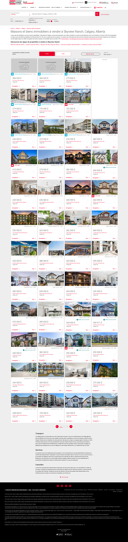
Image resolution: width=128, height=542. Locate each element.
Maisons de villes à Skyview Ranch (50, 44)
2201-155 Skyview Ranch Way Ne (19, 202)
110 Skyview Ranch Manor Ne (72, 324)
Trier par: (106, 52)
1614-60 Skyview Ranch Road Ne (46, 263)
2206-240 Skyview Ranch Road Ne (100, 293)
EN (105, 7)
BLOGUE (85, 489)
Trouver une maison (8, 494)
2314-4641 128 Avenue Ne (18, 384)
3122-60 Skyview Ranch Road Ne (46, 354)
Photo (47, 53)
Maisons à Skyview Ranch (17, 44)
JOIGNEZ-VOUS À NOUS (70, 7)
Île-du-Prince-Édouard (82, 494)
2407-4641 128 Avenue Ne (44, 171)
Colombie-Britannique (27, 494)
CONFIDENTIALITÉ (119, 489)
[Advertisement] (105, 84)
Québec (17, 494)
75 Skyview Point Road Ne (71, 415)
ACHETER (23, 7)
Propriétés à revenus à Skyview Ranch (91, 44)
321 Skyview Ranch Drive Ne (99, 172)
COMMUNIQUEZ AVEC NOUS (69, 489)
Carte (63, 53)
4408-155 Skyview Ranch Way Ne (19, 293)
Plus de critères (105, 14)
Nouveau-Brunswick (47, 494)
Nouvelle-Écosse (74, 494)
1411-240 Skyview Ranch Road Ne (46, 202)
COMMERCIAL (100, 489)
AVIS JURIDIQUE (112, 489)
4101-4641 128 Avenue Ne (98, 263)
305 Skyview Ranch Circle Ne (45, 141)
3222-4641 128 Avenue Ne (18, 111)
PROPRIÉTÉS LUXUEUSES (92, 489)
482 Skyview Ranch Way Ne (99, 202)
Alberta (21, 494)
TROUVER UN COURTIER (44, 7)
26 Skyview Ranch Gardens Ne (45, 232)
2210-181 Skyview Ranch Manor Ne (73, 384)
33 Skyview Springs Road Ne (72, 111)
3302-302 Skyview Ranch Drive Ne (20, 263)
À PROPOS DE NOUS (85, 7)
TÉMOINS (114, 491)
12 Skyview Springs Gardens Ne (19, 324)
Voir (33, 86)
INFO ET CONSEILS (55, 7)
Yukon (88, 494)
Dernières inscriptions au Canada (29, 504)
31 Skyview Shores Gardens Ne (72, 202)
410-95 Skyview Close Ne (71, 293)
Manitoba (34, 494)
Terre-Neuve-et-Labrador (55, 494)
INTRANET (106, 489)
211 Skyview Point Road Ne (18, 171)
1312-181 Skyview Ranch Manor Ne (20, 232)
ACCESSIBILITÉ (120, 491)
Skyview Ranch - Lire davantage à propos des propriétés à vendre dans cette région (81, 38)
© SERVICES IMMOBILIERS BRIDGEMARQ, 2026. (18, 490)
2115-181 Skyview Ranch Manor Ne (46, 324)
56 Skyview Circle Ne (17, 355)
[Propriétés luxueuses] (91, 2)
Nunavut (91, 494)
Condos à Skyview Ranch (32, 44)
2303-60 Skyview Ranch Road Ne (73, 263)
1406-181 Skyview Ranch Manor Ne (100, 415)
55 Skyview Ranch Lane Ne (98, 324)
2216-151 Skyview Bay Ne (44, 384)
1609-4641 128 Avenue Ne (44, 415)
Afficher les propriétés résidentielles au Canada (13, 504)
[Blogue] (114, 3)
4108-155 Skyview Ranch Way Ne (73, 232)
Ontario (14, 494)
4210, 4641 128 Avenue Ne (18, 80)
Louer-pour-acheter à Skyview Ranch (70, 44)
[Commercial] (104, 3)
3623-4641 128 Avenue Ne (71, 80)
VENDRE (32, 7)
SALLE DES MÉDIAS (79, 489)
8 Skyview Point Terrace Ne (98, 141)
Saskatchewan (39, 494)
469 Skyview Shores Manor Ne (45, 293)
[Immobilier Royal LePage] (21, 2)
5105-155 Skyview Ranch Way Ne (19, 141)
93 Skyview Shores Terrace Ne (45, 111)
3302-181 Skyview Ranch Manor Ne (73, 141)
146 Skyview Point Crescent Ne (72, 171)
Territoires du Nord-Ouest (65, 494)
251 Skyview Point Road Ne (72, 355)
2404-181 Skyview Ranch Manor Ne (20, 415)
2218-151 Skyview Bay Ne (98, 354)
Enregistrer (15, 86)
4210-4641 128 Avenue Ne (44, 80)
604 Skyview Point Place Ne (99, 384)
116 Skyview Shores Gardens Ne (100, 232)
